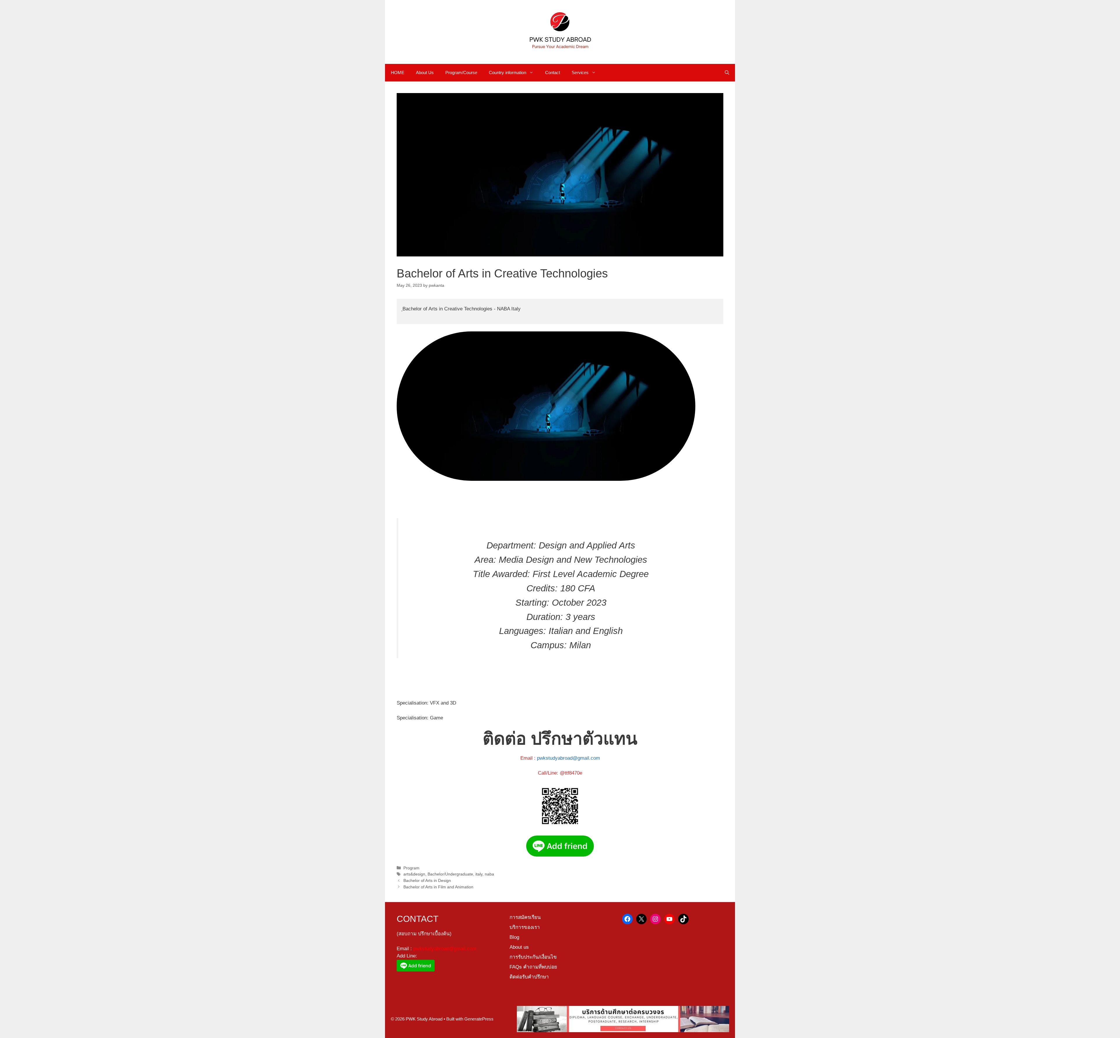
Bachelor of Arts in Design (427, 880)
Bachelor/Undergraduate (450, 874)
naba (489, 874)
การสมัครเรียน (525, 917)
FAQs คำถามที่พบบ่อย (533, 967)
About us (519, 947)
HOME (397, 72)
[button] (727, 72)
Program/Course (461, 72)
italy (478, 874)
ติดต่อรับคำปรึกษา (529, 977)
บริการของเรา (525, 927)
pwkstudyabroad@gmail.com (568, 758)
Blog (514, 937)
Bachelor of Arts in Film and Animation (438, 887)
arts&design (414, 874)
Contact (552, 72)
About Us (425, 72)
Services (580, 72)
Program (411, 868)
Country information (507, 72)
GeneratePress (479, 1018)
